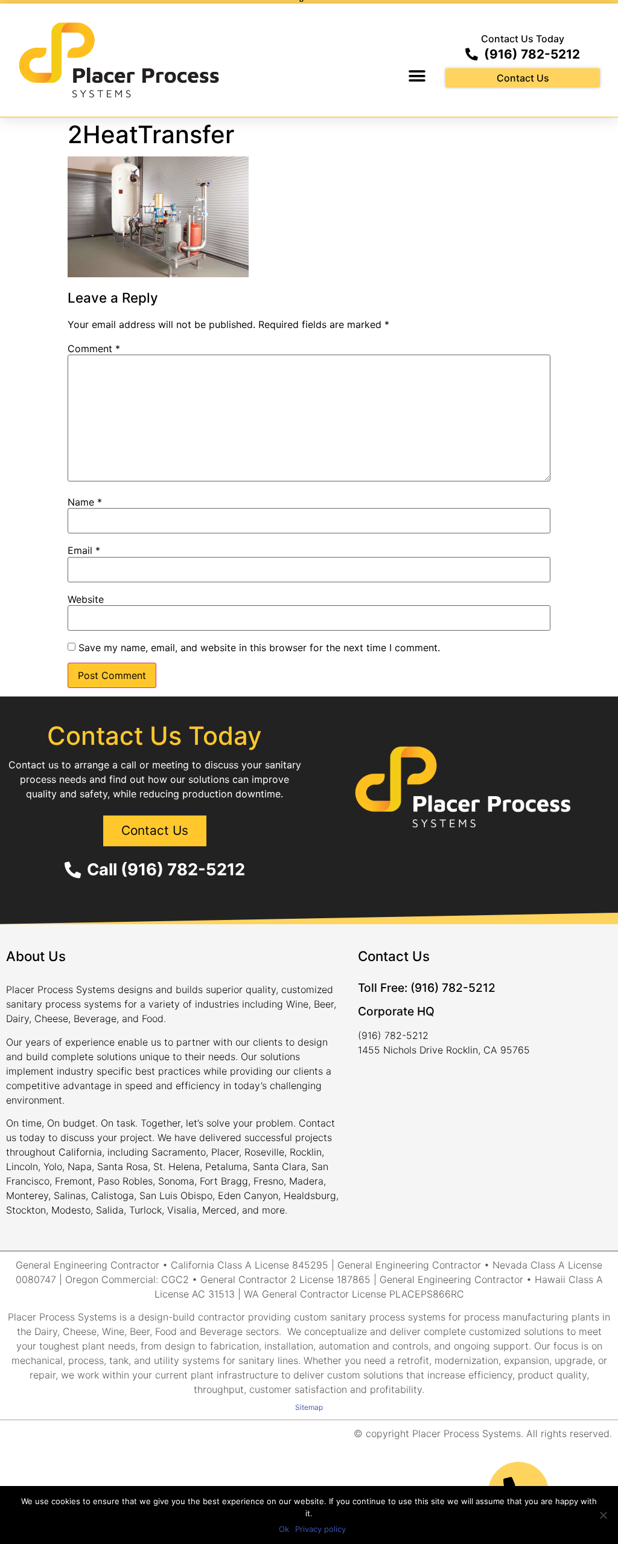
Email (84, 550)
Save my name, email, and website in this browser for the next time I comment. (259, 647)
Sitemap (309, 1407)
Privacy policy (320, 1529)
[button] (416, 75)
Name (85, 502)
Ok (284, 1529)
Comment (94, 348)
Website (86, 599)
